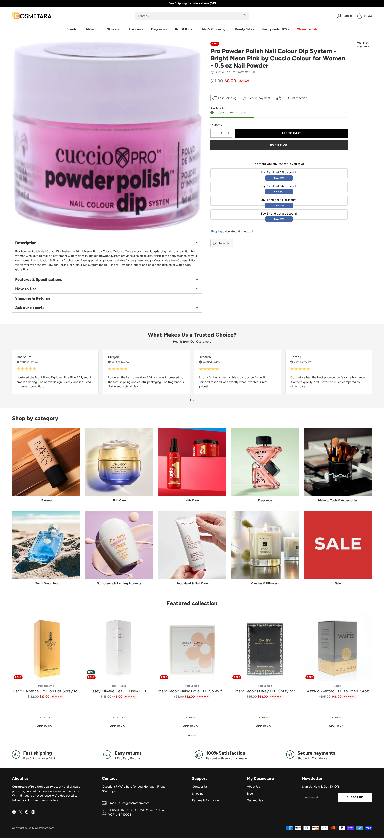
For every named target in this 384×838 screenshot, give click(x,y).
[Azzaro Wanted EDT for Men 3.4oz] (338, 647)
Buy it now (279, 144)
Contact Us (200, 786)
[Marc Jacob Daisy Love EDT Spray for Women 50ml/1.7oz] (192, 647)
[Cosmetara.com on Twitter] (20, 813)
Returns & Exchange (205, 800)
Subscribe (355, 797)
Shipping (216, 231)
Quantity (216, 124)
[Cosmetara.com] (32, 16)
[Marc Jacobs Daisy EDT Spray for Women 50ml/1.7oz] (265, 647)
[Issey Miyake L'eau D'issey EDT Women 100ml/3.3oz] (119, 647)
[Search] (244, 16)
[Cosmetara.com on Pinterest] (26, 813)
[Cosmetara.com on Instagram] (33, 813)
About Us (253, 786)
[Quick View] (75, 618)
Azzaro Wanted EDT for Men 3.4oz (338, 691)
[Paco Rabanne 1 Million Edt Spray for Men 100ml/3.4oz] (46, 647)
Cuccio (219, 72)
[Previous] (12, 371)
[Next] (372, 371)
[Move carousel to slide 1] (190, 400)
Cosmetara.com (44, 827)
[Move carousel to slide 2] (193, 400)
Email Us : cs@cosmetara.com (128, 803)
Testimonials (255, 800)
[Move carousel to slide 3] (195, 735)
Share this (224, 243)
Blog (250, 793)
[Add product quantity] (228, 133)
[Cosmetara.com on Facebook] (14, 813)
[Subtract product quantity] (214, 133)
